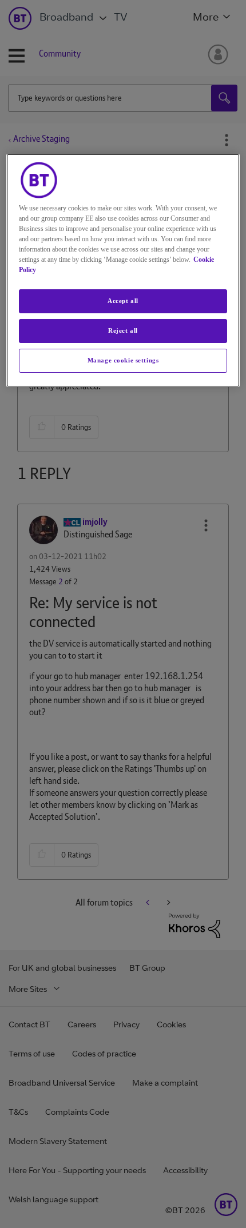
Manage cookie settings (123, 360)
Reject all (123, 330)
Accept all (123, 300)
